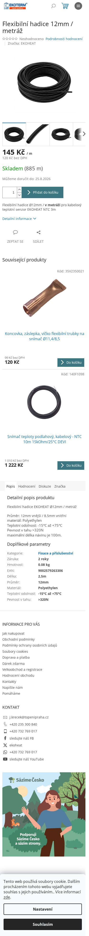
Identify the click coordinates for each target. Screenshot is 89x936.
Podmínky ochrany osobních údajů (29, 645)
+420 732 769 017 (23, 731)
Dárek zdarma (13, 663)
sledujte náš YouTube (26, 759)
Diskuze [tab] (45, 486)
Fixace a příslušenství (55, 553)
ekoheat (15, 745)
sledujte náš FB (21, 738)
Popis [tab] (10, 486)
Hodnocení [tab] (26, 486)
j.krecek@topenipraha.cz (29, 717)
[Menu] (78, 6)
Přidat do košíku (45, 192)
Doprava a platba (16, 657)
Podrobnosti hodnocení (64, 39)
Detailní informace (17, 218)
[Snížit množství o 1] (19, 195)
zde (7, 897)
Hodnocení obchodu (18, 675)
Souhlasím (43, 924)
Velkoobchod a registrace (22, 669)
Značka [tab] (60, 486)
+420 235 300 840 (23, 724)
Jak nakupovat (13, 633)
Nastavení (42, 909)
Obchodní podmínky (18, 639)
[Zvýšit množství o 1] (19, 189)
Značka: (22, 43)
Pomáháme (11, 693)
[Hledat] (53, 6)
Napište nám (12, 687)
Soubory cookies (15, 651)
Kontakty (9, 681)
